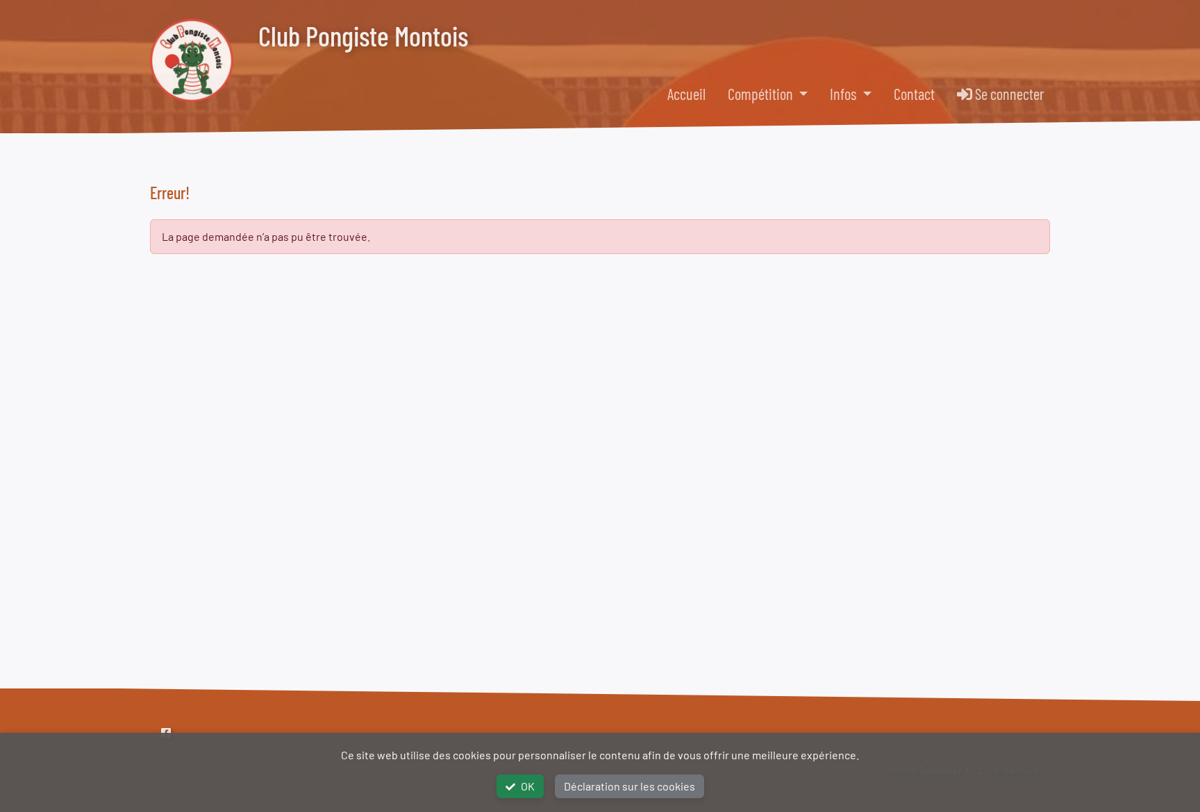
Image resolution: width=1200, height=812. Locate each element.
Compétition (762, 94)
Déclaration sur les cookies (629, 786)
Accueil (686, 94)
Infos (844, 94)
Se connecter (1008, 94)
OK (528, 786)
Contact (914, 94)
